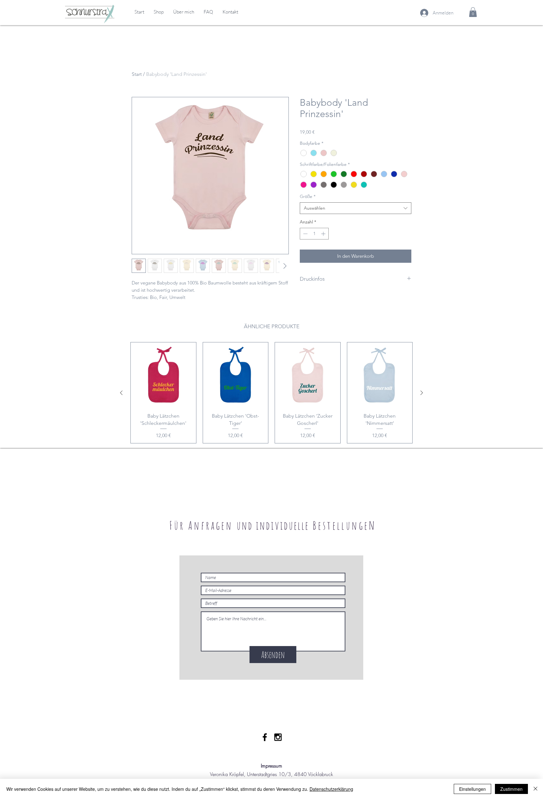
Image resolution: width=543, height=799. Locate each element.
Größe (307, 196)
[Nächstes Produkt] (421, 393)
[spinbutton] (314, 233)
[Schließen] (535, 789)
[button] (473, 12)
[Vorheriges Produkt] (121, 393)
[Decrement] (305, 233)
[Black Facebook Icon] (265, 737)
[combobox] (355, 208)
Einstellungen (472, 789)
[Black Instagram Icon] (278, 737)
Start (137, 74)
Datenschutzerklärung (331, 789)
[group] (271, 393)
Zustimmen (511, 789)
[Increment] (324, 233)
